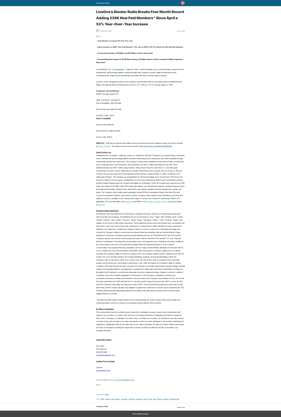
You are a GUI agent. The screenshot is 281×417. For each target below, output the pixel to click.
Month (145, 399)
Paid (150, 399)
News (107, 394)
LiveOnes (131, 399)
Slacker (166, 399)
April (112, 399)
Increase (124, 399)
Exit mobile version (141, 414)
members (139, 399)
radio (154, 399)
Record (159, 399)
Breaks (117, 399)
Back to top (181, 407)
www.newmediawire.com (125, 380)
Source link (100, 389)
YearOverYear (174, 399)
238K (102, 399)
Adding (107, 399)
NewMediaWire (118, 69)
